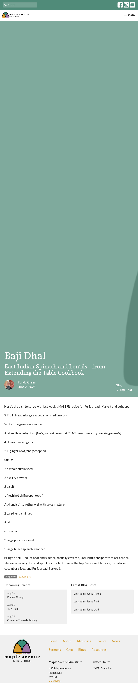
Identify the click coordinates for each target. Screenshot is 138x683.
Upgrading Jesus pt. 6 (86, 609)
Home (53, 641)
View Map (55, 680)
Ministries (84, 641)
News (116, 641)
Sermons (55, 649)
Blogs (82, 649)
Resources (99, 649)
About (67, 641)
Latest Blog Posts (83, 585)
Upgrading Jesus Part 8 (87, 593)
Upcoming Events (17, 585)
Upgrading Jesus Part (86, 601)
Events (101, 641)
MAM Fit (25, 576)
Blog (119, 385)
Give (69, 649)
